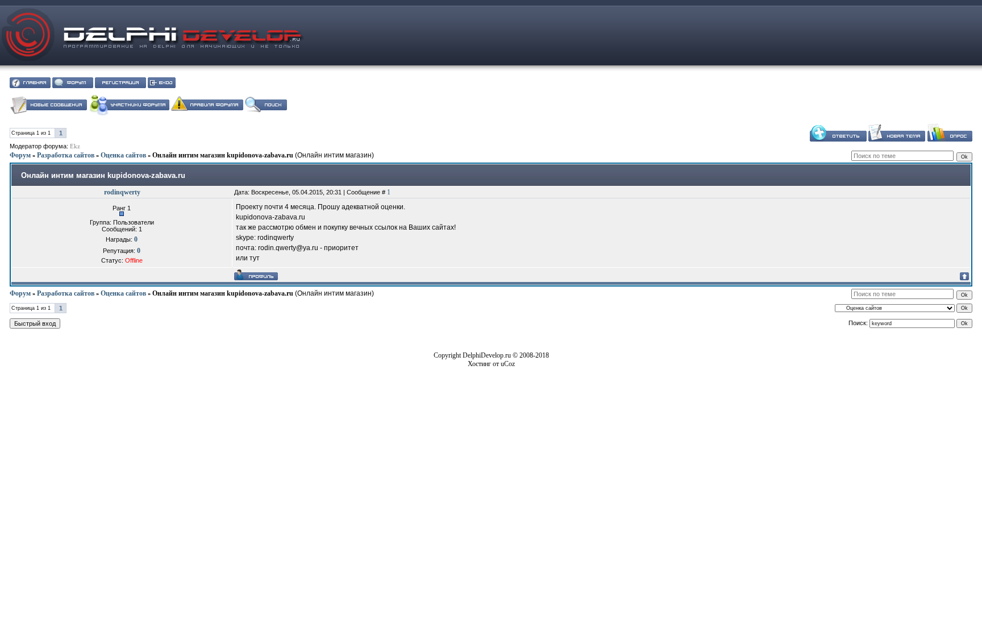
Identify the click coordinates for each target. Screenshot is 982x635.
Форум (20, 155)
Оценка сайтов (123, 155)
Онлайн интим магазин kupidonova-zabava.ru (222, 155)
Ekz (75, 146)
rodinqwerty (122, 192)
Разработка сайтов (65, 155)
